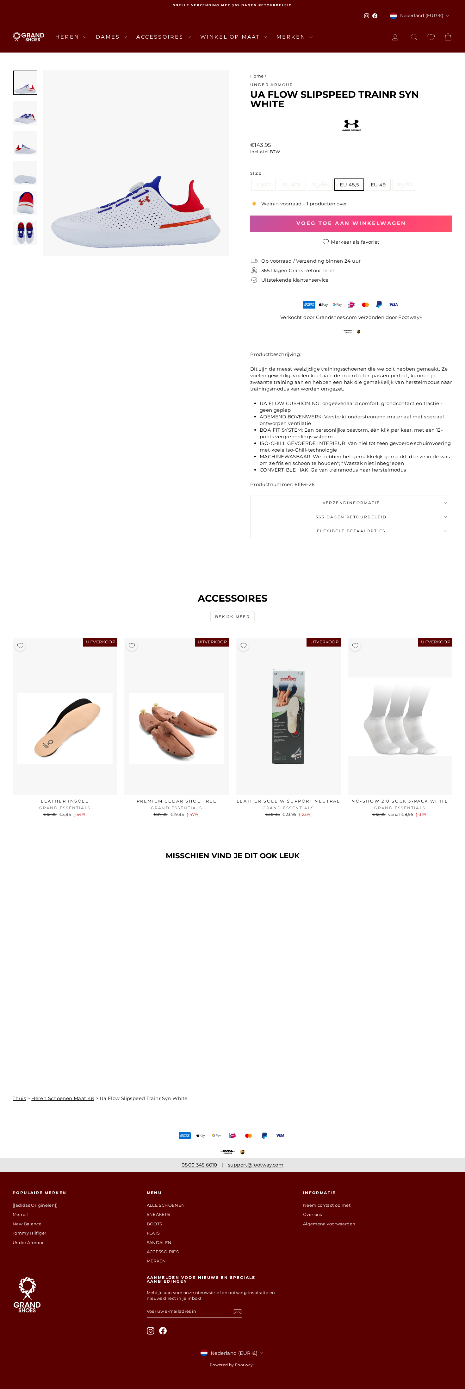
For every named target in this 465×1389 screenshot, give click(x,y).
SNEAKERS (158, 1214)
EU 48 (320, 185)
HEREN (68, 37)
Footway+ (410, 317)
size (256, 173)
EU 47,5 (292, 185)
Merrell (20, 1214)
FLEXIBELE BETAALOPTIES (351, 531)
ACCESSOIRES (161, 37)
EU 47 (263, 185)
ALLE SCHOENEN (166, 1205)
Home (257, 75)
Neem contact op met (326, 1205)
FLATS (153, 1233)
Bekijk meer (232, 616)
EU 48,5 (349, 185)
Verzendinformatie (351, 502)
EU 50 (405, 185)
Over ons (312, 1214)
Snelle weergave (65, 788)
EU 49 (378, 185)
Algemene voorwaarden (329, 1223)
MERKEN (292, 37)
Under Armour (272, 84)
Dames (109, 37)
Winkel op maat (231, 37)
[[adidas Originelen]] (35, 1205)
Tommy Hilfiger (29, 1233)
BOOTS (154, 1223)
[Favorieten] (431, 37)
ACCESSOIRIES (163, 1251)
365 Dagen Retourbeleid (351, 517)
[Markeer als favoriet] (20, 645)
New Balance (27, 1223)
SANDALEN (159, 1242)
